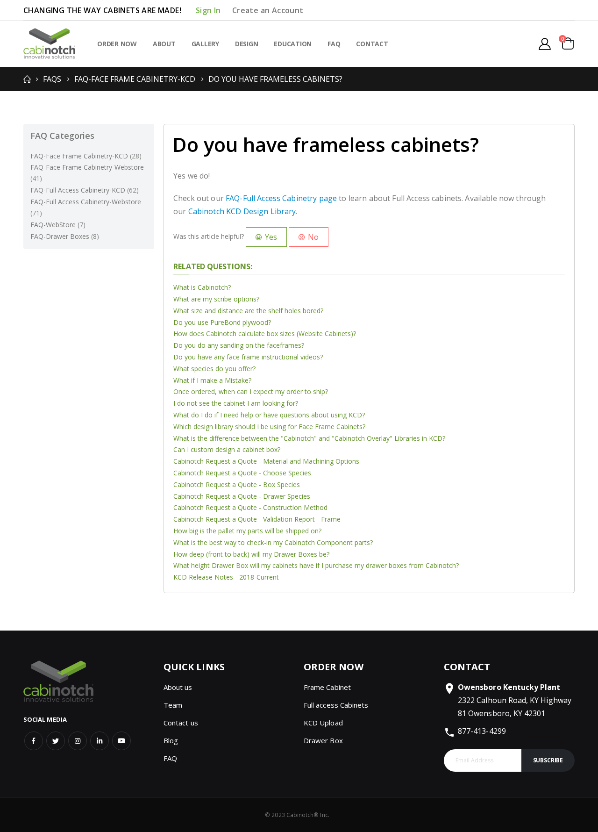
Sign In (208, 10)
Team (173, 705)
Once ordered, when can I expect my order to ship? (250, 391)
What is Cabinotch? (202, 287)
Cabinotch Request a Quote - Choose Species (242, 472)
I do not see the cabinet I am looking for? (235, 403)
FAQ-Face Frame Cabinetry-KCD (134, 79)
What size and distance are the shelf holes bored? (248, 310)
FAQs (52, 79)
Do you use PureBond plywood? (222, 322)
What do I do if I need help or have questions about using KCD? (269, 414)
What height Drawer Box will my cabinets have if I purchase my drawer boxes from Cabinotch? (316, 565)
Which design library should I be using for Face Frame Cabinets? (269, 426)
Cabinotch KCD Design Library (242, 211)
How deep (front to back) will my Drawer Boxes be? (251, 554)
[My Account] (544, 44)
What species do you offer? (214, 368)
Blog (171, 740)
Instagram (77, 741)
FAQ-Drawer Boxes (64, 236)
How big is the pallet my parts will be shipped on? (247, 530)
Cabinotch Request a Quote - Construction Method (250, 507)
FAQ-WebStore (57, 224)
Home (26, 79)
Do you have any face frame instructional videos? (248, 356)
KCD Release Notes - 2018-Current (226, 577)
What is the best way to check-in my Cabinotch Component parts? (273, 542)
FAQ (170, 758)
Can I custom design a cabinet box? (226, 449)
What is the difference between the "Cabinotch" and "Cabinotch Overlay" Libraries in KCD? (309, 438)
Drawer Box (323, 740)
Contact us (181, 722)
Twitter (55, 741)
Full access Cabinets (336, 705)
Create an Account (268, 10)
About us (178, 687)
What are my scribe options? (216, 298)
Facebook (33, 741)
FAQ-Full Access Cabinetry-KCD (84, 190)
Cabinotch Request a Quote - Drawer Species (241, 496)
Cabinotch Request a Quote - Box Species (236, 484)
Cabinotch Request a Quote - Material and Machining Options (266, 461)
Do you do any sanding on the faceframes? (238, 345)
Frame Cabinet (327, 687)
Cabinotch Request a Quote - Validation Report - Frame (257, 519)
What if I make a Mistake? (212, 380)
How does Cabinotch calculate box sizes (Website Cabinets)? (264, 333)
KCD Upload (323, 722)
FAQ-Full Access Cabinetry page (281, 198)
